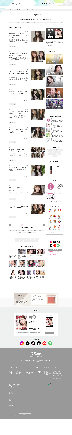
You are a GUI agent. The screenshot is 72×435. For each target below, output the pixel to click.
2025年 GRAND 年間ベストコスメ (57, 378)
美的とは (42, 414)
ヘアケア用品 (11, 393)
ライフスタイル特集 (46, 372)
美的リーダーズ (19, 385)
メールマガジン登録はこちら (55, 249)
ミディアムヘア (56, 22)
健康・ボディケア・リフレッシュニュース (47, 374)
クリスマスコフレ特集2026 (12, 385)
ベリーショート (40, 22)
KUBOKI (32, 239)
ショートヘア (12, 22)
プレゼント (23, 239)
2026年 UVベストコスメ (56, 372)
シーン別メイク (18, 370)
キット (10, 398)
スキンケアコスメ (11, 386)
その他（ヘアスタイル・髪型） (31, 22)
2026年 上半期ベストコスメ (56, 368)
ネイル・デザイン (38, 368)
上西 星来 (17, 241)
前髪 (61, 22)
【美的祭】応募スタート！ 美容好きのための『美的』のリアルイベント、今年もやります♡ (59, 186)
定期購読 (27, 332)
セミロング (23, 22)
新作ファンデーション (19, 372)
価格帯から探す (11, 405)
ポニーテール (46, 22)
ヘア (13, 9)
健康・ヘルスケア (46, 371)
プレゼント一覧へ (54, 201)
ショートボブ (18, 22)
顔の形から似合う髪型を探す (30, 372)
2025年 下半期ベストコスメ (56, 370)
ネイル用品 (10, 392)
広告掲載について (59, 414)
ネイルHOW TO (38, 371)
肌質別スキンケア (11, 368)
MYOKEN (37, 239)
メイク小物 (10, 391)
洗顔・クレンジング (11, 371)
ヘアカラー (27, 371)
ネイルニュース (38, 372)
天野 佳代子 (35, 241)
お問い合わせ (47, 414)
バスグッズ (10, 395)
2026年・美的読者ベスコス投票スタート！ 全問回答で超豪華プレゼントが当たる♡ (59, 196)
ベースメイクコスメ (12, 387)
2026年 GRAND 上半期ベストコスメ (57, 377)
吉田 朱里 (26, 241)
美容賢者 (18, 384)
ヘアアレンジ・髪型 (29, 368)
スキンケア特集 (11, 372)
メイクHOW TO (18, 368)
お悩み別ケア (10, 370)
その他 (10, 401)
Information (53, 414)
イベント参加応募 (17, 239)
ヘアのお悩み (28, 373)
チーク (10, 397)
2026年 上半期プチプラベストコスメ (57, 374)
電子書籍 (49, 332)
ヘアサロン (27, 374)
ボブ (51, 22)
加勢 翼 (22, 241)
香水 (10, 399)
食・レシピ (45, 370)
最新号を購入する (19, 332)
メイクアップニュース (19, 373)
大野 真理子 (30, 241)
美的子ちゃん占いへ (54, 232)
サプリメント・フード (12, 400)
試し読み (35, 332)
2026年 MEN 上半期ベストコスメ (57, 375)
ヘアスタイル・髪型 (19, 9)
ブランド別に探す (11, 404)
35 (36, 224)
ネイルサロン (38, 370)
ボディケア (45, 368)
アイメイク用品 (11, 388)
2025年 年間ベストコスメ (56, 371)
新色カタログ (18, 371)
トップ (10, 9)
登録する (24, 414)
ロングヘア (26, 9)
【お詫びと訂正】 (51, 45)
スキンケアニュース (11, 373)
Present (28, 239)
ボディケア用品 (11, 394)
